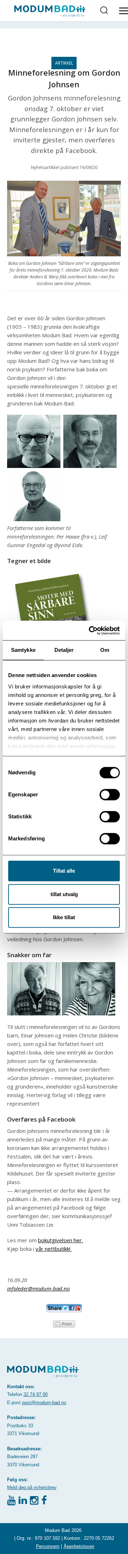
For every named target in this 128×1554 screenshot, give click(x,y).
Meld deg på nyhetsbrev (32, 1487)
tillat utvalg (64, 894)
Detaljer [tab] (64, 650)
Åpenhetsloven (79, 1546)
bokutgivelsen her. (60, 1240)
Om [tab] (104, 650)
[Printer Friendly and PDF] (64, 1323)
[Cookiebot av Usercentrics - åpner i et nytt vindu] (90, 630)
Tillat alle (64, 871)
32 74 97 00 (35, 1394)
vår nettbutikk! (54, 1248)
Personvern (47, 1546)
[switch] (110, 794)
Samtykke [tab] (23, 650)
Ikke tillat (64, 917)
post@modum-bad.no (44, 1402)
